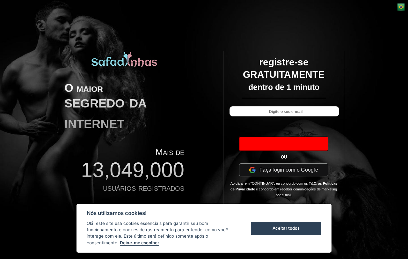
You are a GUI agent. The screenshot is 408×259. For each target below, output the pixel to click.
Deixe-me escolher (139, 242)
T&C (312, 183)
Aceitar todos (286, 228)
